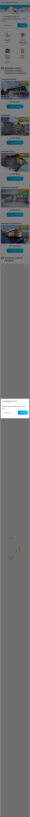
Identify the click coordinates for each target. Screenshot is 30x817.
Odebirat (23, 413)
